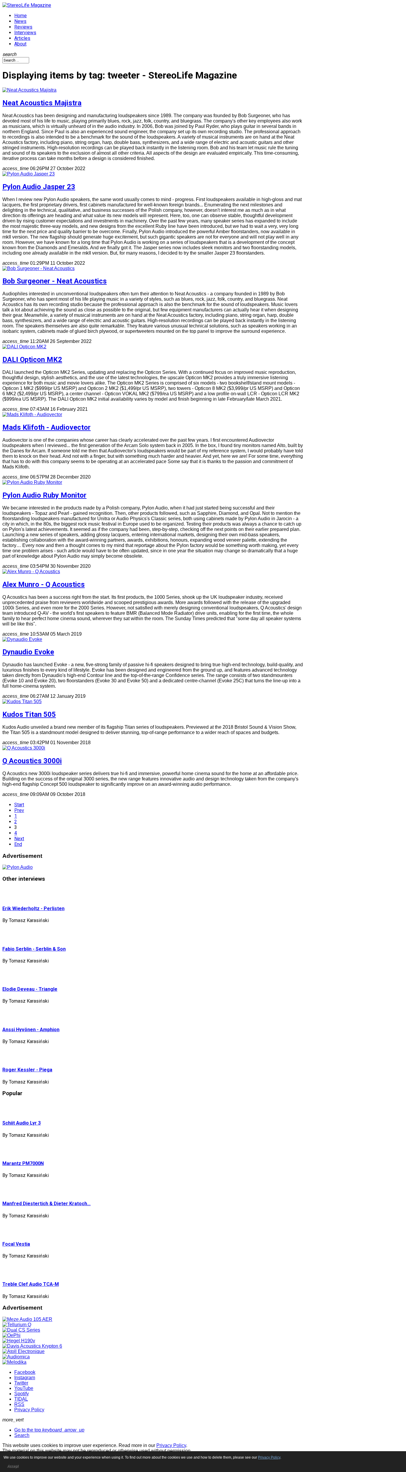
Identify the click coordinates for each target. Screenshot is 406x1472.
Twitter (21, 1382)
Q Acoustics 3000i (32, 761)
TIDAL (21, 1399)
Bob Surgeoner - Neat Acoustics (54, 281)
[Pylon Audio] (17, 867)
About (20, 44)
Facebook (24, 1372)
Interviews (25, 32)
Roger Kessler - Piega (27, 1070)
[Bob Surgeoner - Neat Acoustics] (38, 268)
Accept (12, 1466)
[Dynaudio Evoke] (22, 639)
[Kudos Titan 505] (22, 701)
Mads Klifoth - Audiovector (46, 427)
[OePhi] (11, 1335)
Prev (19, 810)
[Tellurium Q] (16, 1324)
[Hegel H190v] (18, 1340)
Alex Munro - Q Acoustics (43, 584)
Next (19, 838)
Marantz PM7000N (23, 1163)
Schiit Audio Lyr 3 (21, 1123)
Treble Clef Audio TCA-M (30, 1284)
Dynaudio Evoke (28, 652)
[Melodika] (14, 1362)
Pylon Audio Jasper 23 (38, 187)
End (18, 844)
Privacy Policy (29, 1409)
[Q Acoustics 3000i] (23, 747)
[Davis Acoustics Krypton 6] (32, 1346)
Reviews (23, 27)
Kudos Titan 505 (29, 714)
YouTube (23, 1388)
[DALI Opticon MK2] (24, 346)
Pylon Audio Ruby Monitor (44, 495)
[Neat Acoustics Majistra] (29, 90)
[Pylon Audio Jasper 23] (28, 173)
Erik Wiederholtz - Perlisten (33, 908)
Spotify (21, 1393)
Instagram (24, 1377)
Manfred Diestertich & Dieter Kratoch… (46, 1203)
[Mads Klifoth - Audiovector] (32, 414)
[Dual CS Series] (21, 1330)
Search (21, 1435)
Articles (22, 38)
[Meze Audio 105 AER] (27, 1319)
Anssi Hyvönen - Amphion (30, 1029)
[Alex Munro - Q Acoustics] (31, 571)
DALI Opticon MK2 (32, 359)
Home (20, 15)
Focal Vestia (16, 1244)
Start (19, 805)
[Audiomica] (16, 1356)
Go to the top (49, 1429)
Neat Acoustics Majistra (41, 103)
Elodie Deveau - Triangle (29, 989)
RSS (19, 1404)
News (20, 21)
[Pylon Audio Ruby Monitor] (32, 482)
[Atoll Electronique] (23, 1351)
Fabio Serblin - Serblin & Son (34, 949)
